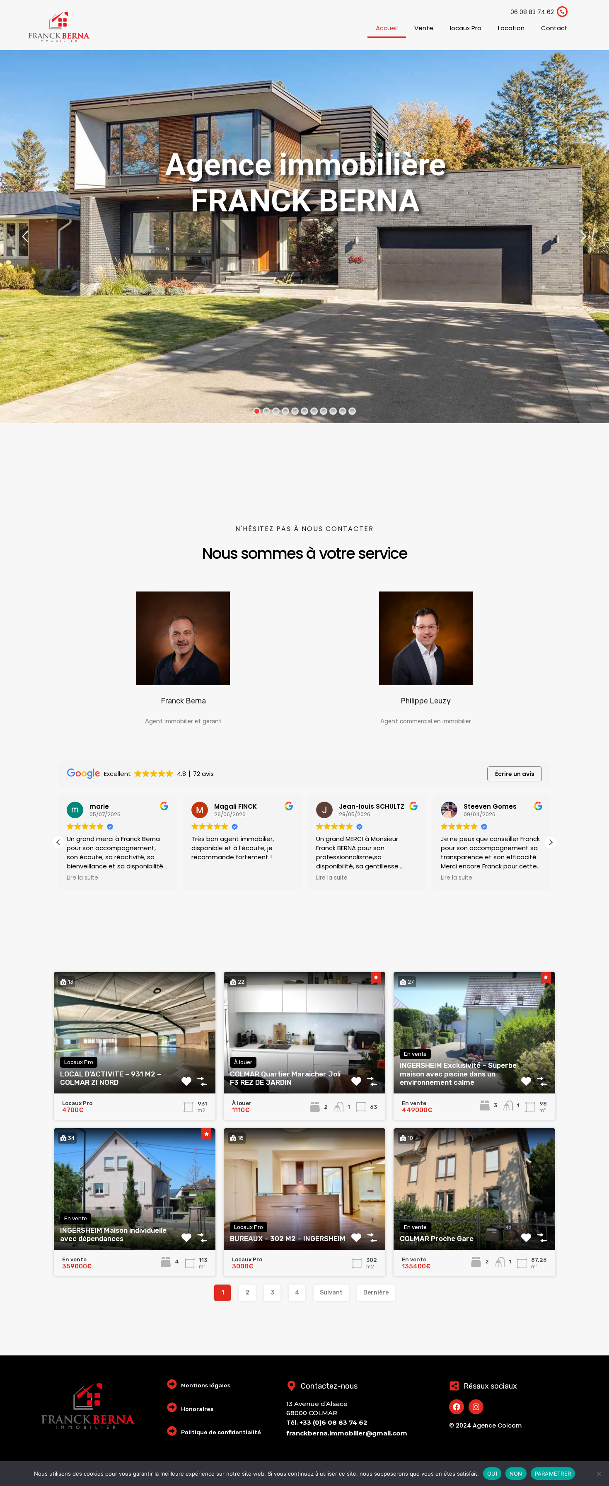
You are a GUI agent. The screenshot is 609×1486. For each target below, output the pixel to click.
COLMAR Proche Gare (437, 1238)
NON (516, 1473)
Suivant (331, 1292)
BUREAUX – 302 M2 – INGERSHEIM (288, 1238)
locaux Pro (465, 28)
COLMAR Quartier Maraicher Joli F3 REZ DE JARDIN (285, 1078)
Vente (423, 28)
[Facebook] (456, 1406)
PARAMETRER (553, 1473)
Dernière (376, 1292)
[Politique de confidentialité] (172, 1431)
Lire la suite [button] (82, 878)
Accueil (387, 28)
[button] (550, 842)
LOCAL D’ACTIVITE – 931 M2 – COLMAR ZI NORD (110, 1078)
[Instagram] (476, 1406)
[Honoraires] (172, 1407)
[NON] (598, 1474)
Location (511, 28)
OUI (492, 1473)
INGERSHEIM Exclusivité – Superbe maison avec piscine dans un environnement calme (458, 1073)
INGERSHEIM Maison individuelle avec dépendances (113, 1234)
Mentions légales (205, 1385)
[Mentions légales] (172, 1384)
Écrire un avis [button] (514, 774)
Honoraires (197, 1409)
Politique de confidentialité (221, 1432)
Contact (554, 28)
